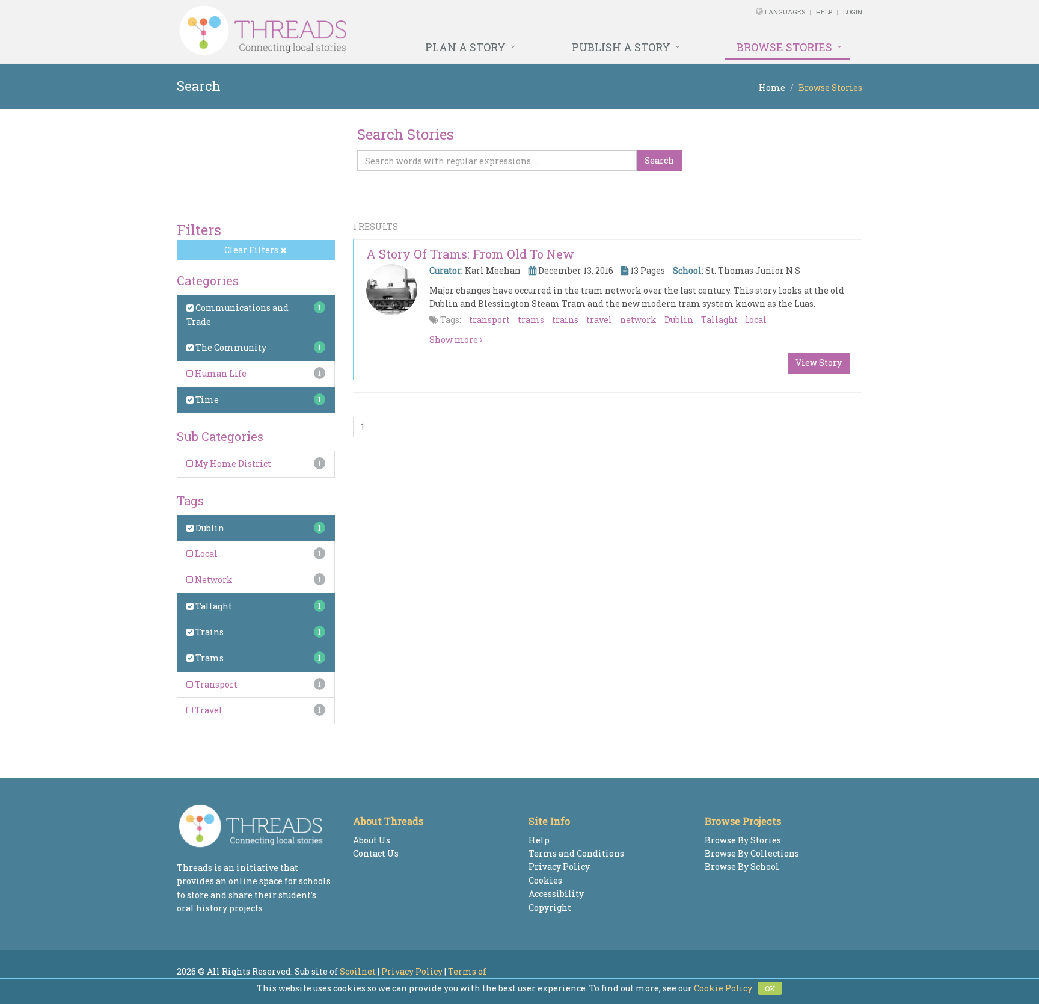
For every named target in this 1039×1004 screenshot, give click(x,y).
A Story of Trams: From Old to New (470, 254)
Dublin (209, 528)
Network (213, 579)
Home (772, 87)
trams (531, 319)
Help (824, 11)
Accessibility (556, 893)
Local (205, 553)
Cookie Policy (723, 988)
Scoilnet (358, 971)
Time (206, 399)
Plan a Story (465, 47)
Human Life (220, 373)
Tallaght (213, 606)
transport (489, 319)
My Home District (232, 463)
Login (852, 11)
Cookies (545, 880)
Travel (207, 710)
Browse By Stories (743, 840)
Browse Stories (784, 47)
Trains (209, 632)
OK (770, 988)
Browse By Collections (752, 853)
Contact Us (376, 853)
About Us (371, 840)
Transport (215, 684)
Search (659, 160)
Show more (454, 339)
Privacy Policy (559, 866)
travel (599, 319)
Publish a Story (621, 47)
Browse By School (742, 866)
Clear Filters (252, 250)
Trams (209, 658)
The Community (230, 347)
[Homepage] (389, 30)
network (638, 319)
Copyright (550, 907)
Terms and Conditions (576, 853)
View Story (818, 362)
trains (565, 319)
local (756, 319)
